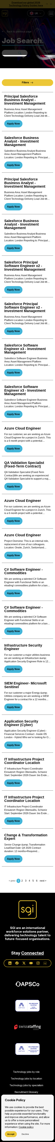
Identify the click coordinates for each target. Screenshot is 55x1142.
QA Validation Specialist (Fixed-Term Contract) (24, 464)
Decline (25, 1134)
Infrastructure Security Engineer (23, 647)
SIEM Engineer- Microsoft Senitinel (25, 685)
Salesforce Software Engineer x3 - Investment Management (25, 349)
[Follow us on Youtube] (31, 963)
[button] (27, 27)
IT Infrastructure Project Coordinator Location (24, 761)
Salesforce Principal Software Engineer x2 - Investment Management (24, 266)
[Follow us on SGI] (45, 963)
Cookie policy (26, 1127)
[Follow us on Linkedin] (10, 963)
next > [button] (43, 880)
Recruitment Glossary (26, 1092)
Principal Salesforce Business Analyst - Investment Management (24, 100)
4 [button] (29, 880)
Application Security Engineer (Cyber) (21, 723)
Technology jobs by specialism (26, 1085)
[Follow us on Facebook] (17, 963)
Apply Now (13, 123)
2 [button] (22, 880)
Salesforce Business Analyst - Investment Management (21, 141)
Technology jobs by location (26, 1078)
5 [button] (33, 880)
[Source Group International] (27, 909)
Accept (10, 1134)
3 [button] (25, 880)
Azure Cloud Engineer (22, 428)
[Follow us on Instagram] (38, 963)
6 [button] (36, 880)
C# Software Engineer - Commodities (23, 571)
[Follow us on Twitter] (24, 963)
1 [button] (18, 880)
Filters (25, 82)
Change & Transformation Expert (25, 836)
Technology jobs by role (26, 1071)
